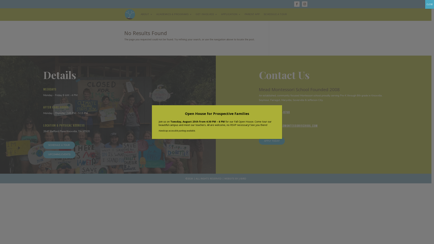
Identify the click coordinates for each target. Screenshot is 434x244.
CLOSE (430, 4)
